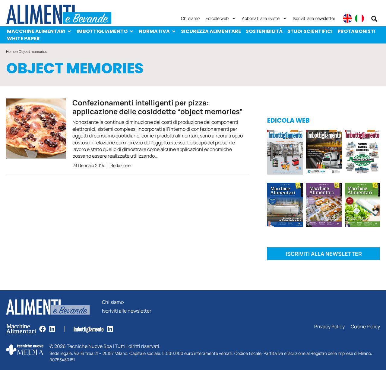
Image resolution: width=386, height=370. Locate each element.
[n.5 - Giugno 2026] (285, 206)
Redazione (120, 165)
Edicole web (217, 18)
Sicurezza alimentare (211, 31)
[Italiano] (359, 18)
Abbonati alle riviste (261, 18)
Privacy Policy (329, 327)
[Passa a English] (347, 18)
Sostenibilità (264, 31)
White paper (23, 38)
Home (11, 51)
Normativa (154, 31)
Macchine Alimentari (36, 31)
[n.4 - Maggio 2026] (324, 153)
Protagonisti (356, 31)
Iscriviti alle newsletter (314, 18)
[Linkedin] (52, 329)
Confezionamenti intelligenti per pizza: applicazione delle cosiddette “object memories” (157, 107)
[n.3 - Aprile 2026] (362, 153)
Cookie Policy (365, 327)
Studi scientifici (310, 31)
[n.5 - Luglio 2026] (285, 153)
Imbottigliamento (102, 31)
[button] (374, 18)
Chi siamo (190, 18)
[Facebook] (42, 329)
